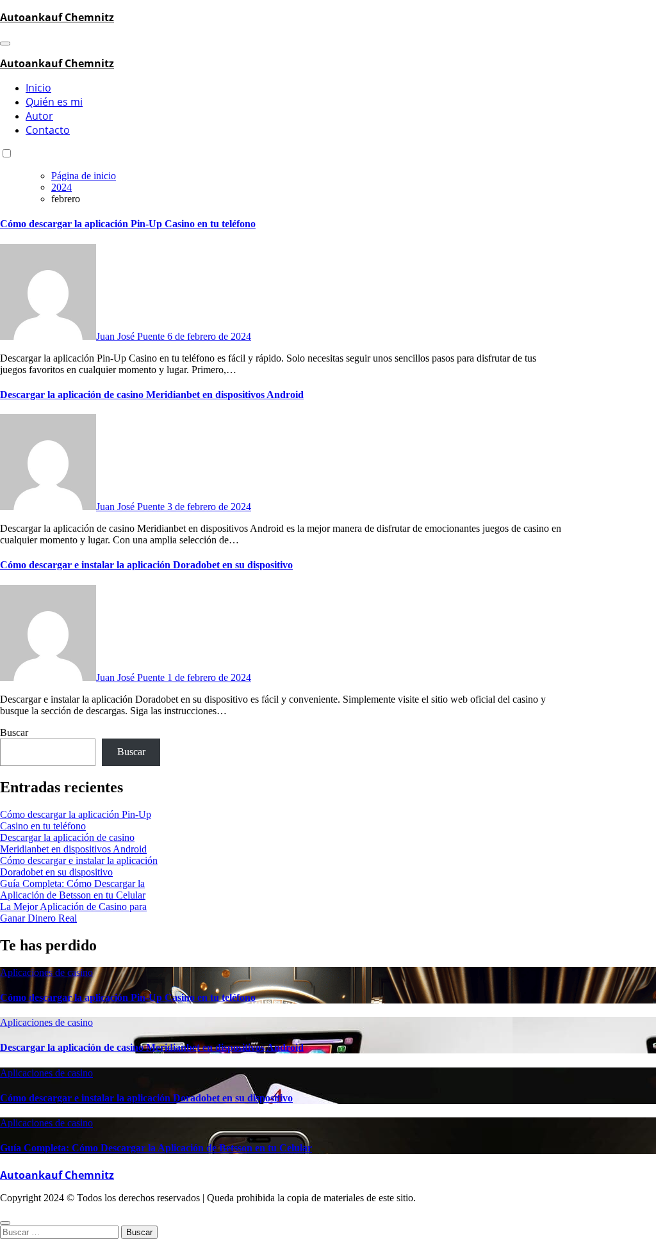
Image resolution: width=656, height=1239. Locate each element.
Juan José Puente (131, 336)
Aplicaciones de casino (46, 972)
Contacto (48, 130)
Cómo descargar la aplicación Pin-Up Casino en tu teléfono (128, 223)
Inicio (38, 88)
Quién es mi (54, 102)
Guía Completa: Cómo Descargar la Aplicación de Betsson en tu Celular (72, 889)
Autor (39, 116)
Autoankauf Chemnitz (57, 17)
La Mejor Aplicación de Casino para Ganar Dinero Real (73, 912)
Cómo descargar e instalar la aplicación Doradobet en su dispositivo (146, 564)
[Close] (5, 1223)
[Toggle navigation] (5, 43)
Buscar (14, 732)
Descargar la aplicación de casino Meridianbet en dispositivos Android (152, 394)
